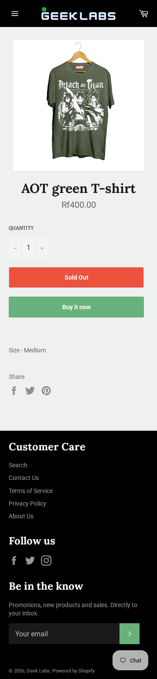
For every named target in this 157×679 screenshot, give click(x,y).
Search (18, 465)
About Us (21, 516)
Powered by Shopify (73, 671)
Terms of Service (31, 490)
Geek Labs (38, 671)
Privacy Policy (27, 503)
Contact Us (24, 477)
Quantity (21, 228)
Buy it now (76, 307)
